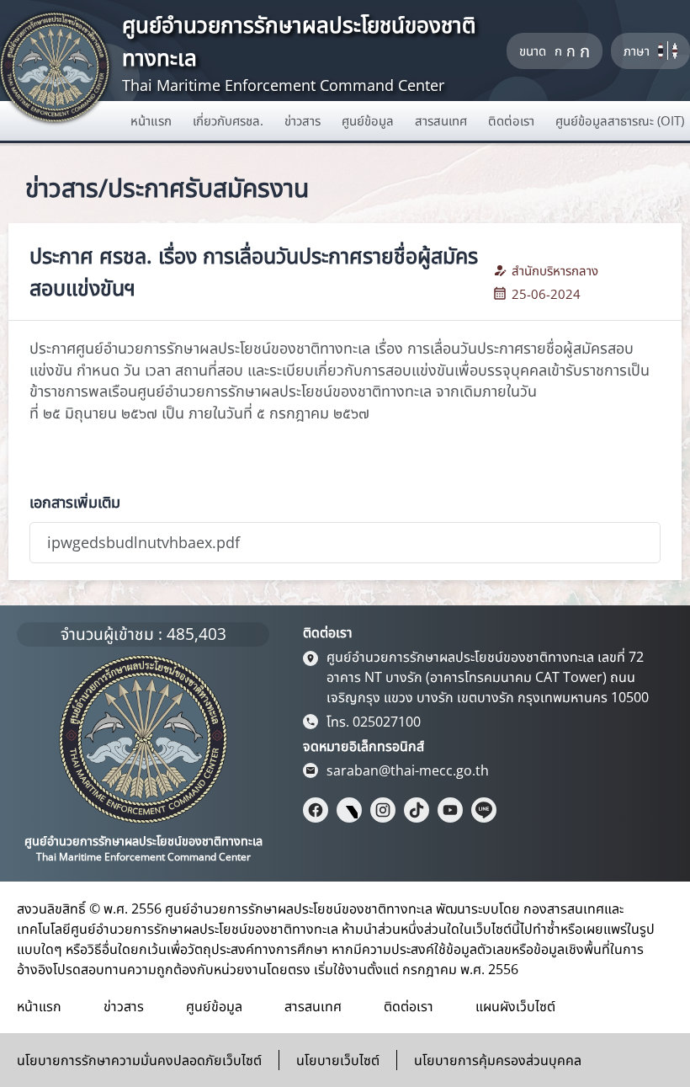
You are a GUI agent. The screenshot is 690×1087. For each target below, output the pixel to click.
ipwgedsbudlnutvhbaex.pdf (143, 542)
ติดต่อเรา (408, 1006)
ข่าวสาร (124, 1006)
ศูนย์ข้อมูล (214, 1006)
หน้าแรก (39, 1006)
